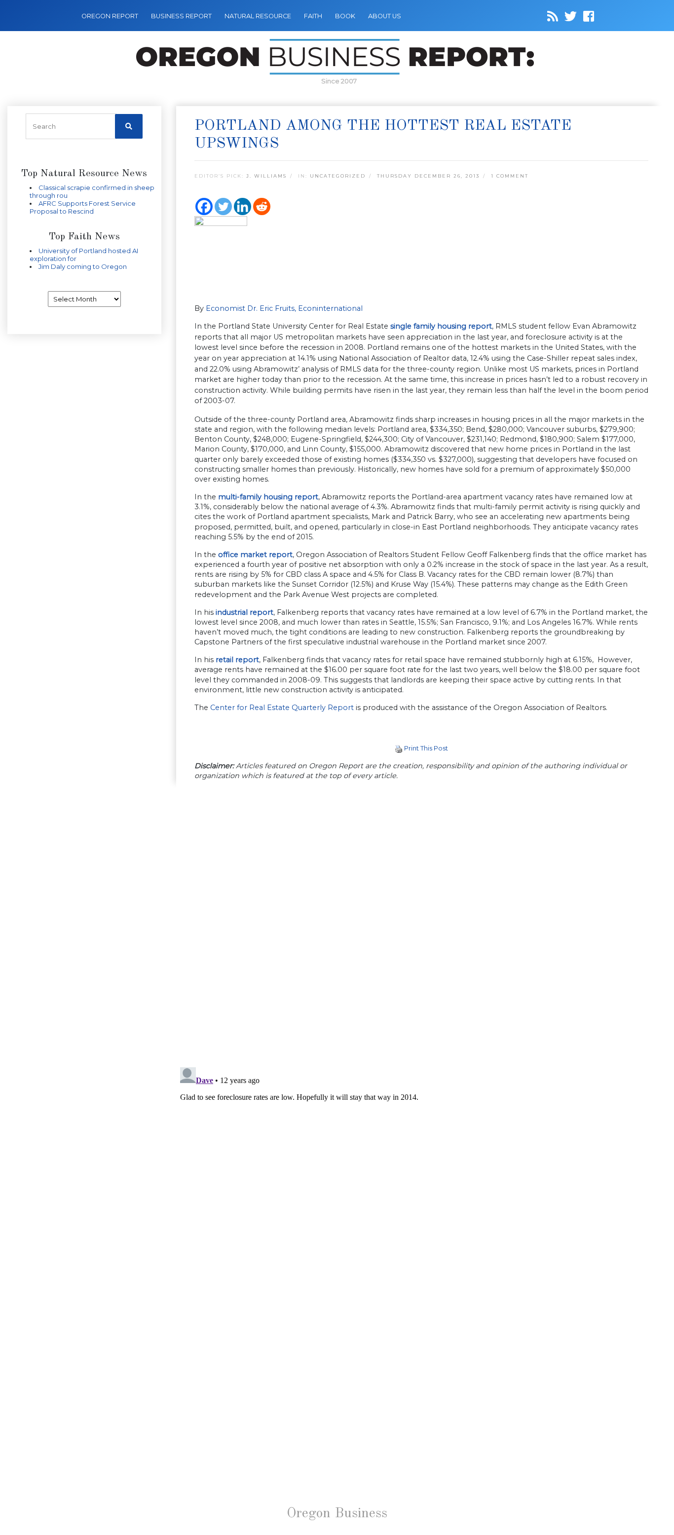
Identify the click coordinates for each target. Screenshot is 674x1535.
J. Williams (266, 176)
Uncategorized (338, 176)
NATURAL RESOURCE (258, 16)
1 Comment (509, 176)
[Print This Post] (399, 748)
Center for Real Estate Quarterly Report (282, 707)
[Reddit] (261, 206)
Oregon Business (337, 1514)
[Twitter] (223, 206)
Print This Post (426, 748)
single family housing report (441, 326)
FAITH (313, 16)
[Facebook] (204, 206)
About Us (384, 16)
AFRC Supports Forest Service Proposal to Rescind (83, 207)
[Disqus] (421, 924)
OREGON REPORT (109, 16)
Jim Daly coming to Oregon (82, 266)
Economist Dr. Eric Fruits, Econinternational (284, 308)
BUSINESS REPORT (181, 16)
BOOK (345, 16)
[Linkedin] (242, 206)
